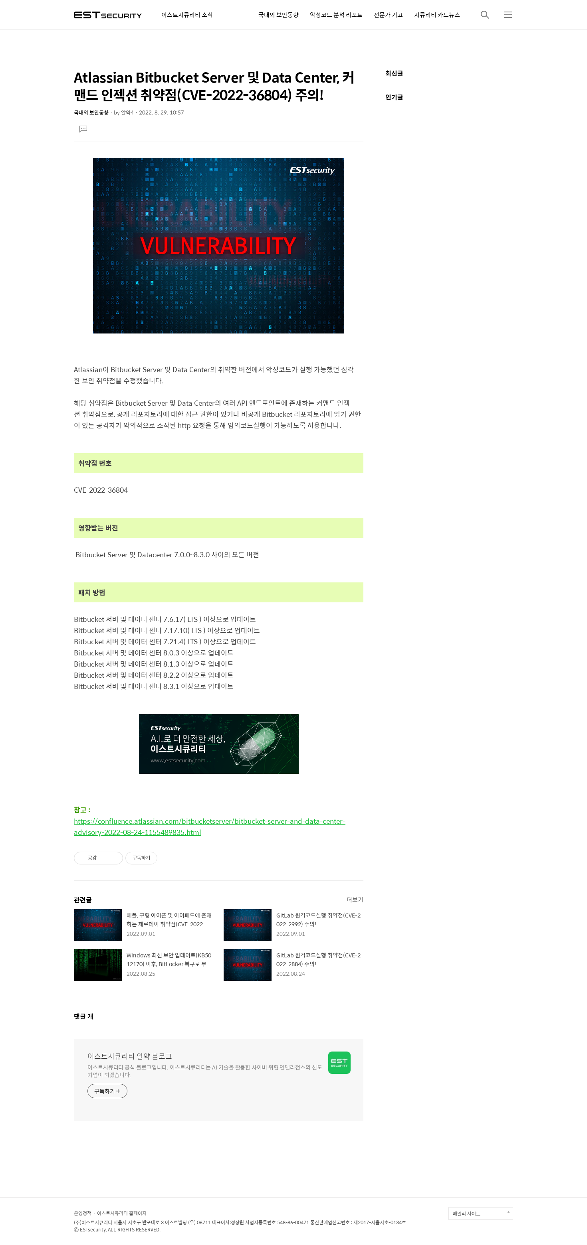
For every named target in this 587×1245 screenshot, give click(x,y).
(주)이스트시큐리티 (93, 1222)
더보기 (355, 899)
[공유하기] (104, 858)
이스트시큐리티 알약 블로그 (129, 1056)
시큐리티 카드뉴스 (437, 14)
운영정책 (82, 1213)
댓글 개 (83, 1016)
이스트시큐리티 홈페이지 (122, 1213)
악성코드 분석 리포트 (336, 14)
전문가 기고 (388, 14)
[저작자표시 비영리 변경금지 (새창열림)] (168, 858)
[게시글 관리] (114, 858)
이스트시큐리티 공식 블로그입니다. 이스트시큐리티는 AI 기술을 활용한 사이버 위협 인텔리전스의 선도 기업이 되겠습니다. (204, 1071)
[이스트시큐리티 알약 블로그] (108, 14)
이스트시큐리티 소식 (187, 14)
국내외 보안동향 (278, 14)
